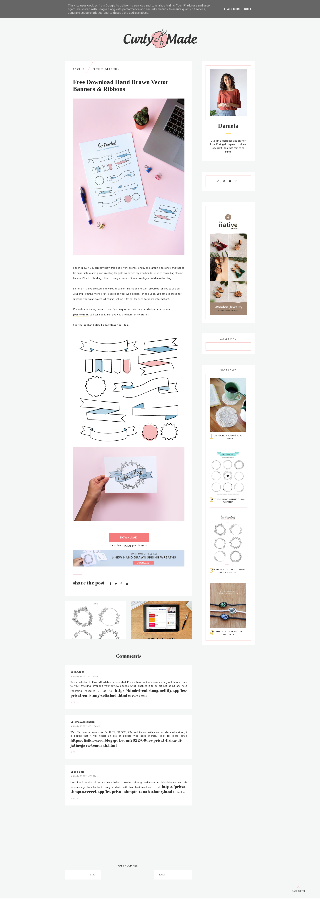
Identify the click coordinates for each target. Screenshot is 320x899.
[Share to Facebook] (111, 583)
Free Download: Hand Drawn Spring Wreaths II (228, 571)
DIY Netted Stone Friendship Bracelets (228, 633)
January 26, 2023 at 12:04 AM (85, 726)
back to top (299, 891)
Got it (248, 9)
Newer (162, 875)
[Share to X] (116, 583)
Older (93, 875)
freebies (98, 69)
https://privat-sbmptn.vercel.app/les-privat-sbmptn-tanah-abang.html (129, 789)
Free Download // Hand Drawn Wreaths (228, 500)
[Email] (127, 583)
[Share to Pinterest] (122, 583)
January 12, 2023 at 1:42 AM (85, 676)
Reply (74, 702)
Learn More (232, 9)
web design (112, 69)
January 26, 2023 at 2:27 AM (84, 776)
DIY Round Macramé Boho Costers (228, 437)
